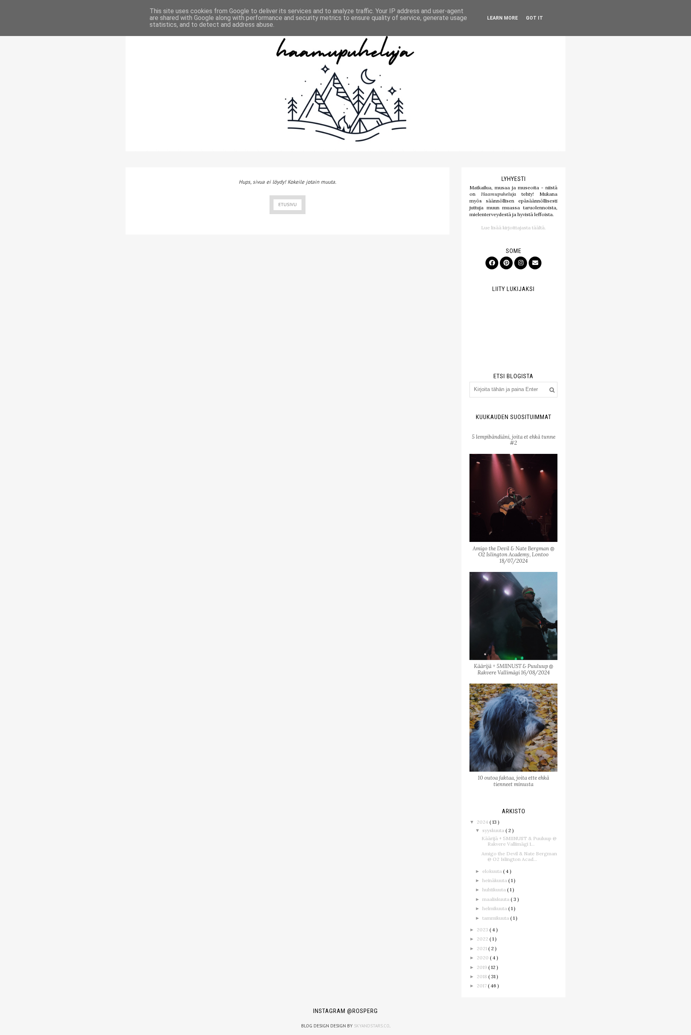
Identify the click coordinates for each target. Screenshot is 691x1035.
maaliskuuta (496, 899)
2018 (482, 976)
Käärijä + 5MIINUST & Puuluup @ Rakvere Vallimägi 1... (519, 841)
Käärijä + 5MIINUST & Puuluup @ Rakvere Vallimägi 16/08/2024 (513, 669)
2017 (482, 986)
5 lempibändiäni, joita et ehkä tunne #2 (513, 440)
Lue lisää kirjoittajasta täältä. (513, 228)
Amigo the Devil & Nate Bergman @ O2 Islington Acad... (519, 856)
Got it (534, 18)
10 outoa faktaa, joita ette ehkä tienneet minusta (513, 781)
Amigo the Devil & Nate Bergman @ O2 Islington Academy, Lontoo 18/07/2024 (513, 554)
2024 (483, 822)
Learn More (502, 18)
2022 (483, 939)
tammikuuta (496, 918)
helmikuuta (495, 908)
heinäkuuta (495, 880)
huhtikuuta (494, 890)
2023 (483, 930)
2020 (483, 958)
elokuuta (492, 871)
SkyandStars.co (371, 1026)
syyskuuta (493, 830)
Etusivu (287, 204)
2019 (482, 967)
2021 (482, 948)
